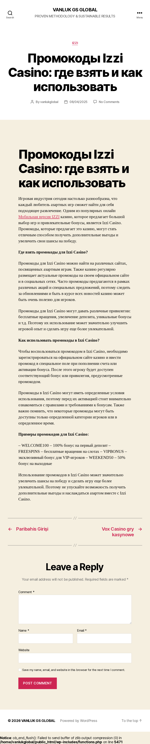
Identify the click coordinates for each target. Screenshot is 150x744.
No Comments (109, 102)
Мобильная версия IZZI (39, 216)
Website (23, 650)
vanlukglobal (49, 102)
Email (82, 630)
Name (23, 630)
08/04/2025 (79, 102)
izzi (75, 43)
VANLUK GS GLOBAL (75, 9)
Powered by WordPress (78, 721)
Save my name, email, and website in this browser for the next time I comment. (73, 670)
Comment (26, 592)
